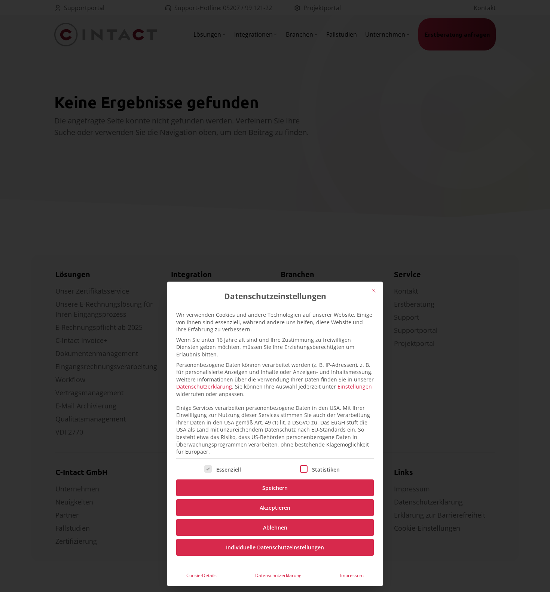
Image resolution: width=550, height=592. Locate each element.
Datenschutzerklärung (204, 386)
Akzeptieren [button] (275, 507)
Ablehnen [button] (275, 527)
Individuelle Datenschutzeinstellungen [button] (275, 547)
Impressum (352, 575)
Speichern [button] (275, 487)
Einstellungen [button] (354, 386)
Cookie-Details (201, 575)
